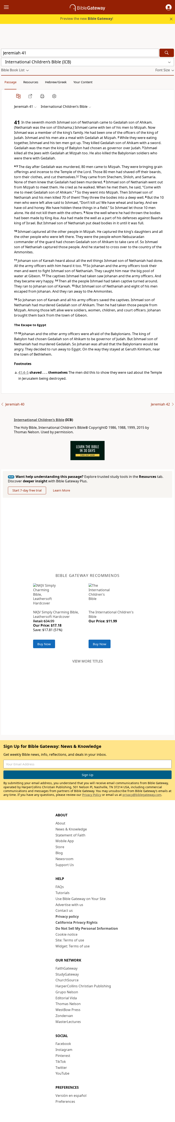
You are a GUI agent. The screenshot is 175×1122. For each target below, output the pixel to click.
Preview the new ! (86, 18)
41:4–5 (23, 372)
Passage (10, 82)
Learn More (61, 490)
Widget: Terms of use (72, 946)
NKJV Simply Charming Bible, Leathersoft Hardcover (56, 614)
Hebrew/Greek (56, 82)
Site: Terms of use (69, 940)
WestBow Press (67, 1009)
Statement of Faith (70, 835)
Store (59, 847)
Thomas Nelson (68, 1003)
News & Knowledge (71, 829)
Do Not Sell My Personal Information (86, 928)
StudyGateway (67, 974)
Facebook (63, 1043)
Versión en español (70, 1095)
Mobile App (64, 841)
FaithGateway (66, 968)
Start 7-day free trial (27, 490)
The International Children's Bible (111, 614)
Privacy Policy (91, 795)
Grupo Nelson (66, 992)
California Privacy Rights (76, 922)
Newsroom (64, 858)
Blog (59, 853)
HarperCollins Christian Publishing (83, 986)
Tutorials (62, 892)
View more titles (87, 661)
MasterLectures (68, 1021)
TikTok (60, 1061)
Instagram (63, 1049)
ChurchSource (67, 980)
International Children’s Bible (39, 419)
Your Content (82, 82)
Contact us (64, 910)
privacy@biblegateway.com (141, 795)
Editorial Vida (66, 998)
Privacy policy (67, 916)
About (60, 823)
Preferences (65, 1101)
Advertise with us (69, 904)
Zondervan (64, 1015)
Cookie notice (66, 934)
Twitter (61, 1067)
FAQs (59, 886)
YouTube (62, 1073)
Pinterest (62, 1055)
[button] (169, 7)
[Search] (166, 53)
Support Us (64, 864)
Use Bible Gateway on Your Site (80, 898)
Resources (30, 82)
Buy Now (44, 644)
